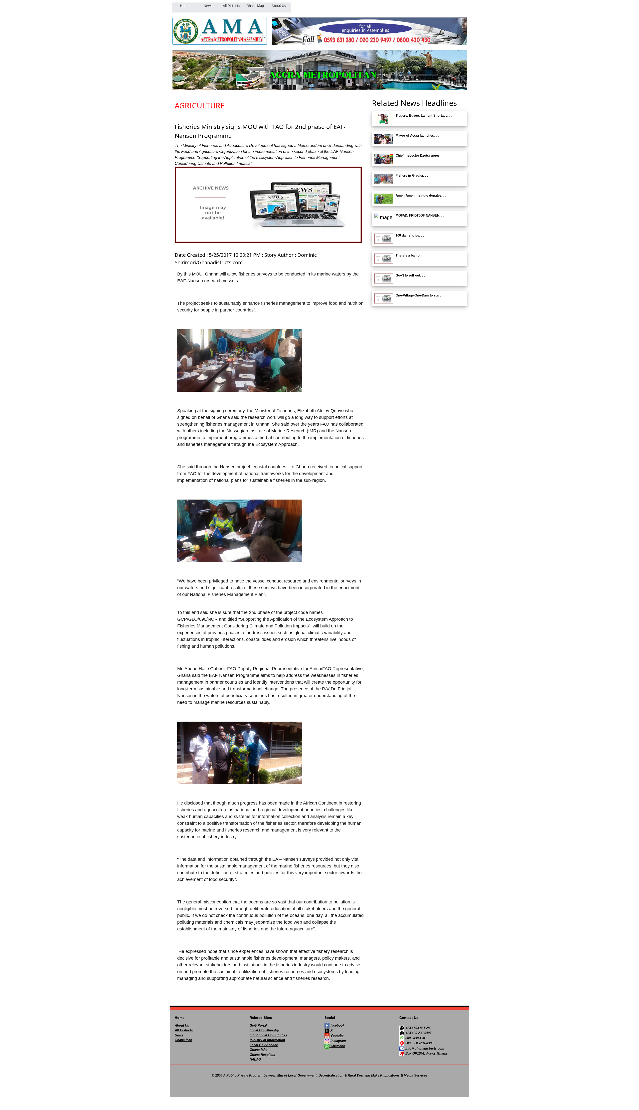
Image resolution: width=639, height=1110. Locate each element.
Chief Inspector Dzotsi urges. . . (420, 155)
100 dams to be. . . (410, 235)
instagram (337, 1041)
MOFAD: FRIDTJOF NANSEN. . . (420, 215)
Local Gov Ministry (264, 1030)
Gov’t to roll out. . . (410, 275)
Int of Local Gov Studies (268, 1035)
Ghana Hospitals (262, 1055)
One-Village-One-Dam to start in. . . (423, 295)
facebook (336, 1025)
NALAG (255, 1059)
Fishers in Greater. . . (412, 175)
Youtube (336, 1036)
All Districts (184, 1030)
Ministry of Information (267, 1040)
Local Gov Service (264, 1045)
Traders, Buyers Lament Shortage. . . (424, 115)
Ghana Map (183, 1040)
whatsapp (337, 1046)
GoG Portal (258, 1025)
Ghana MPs (258, 1050)
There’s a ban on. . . (411, 255)
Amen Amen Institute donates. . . (421, 195)
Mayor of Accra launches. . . (417, 135)
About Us (182, 1025)
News (179, 1035)
